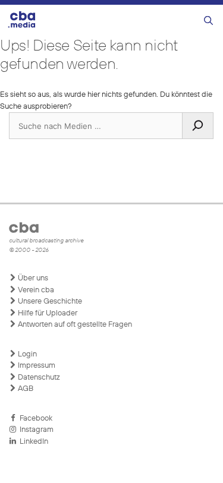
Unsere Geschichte (49, 301)
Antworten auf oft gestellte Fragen (74, 325)
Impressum (35, 366)
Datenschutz (38, 377)
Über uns (32, 278)
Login (26, 354)
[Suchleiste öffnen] (208, 21)
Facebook (34, 418)
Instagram (35, 430)
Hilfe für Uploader (46, 313)
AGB (24, 389)
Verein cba (35, 290)
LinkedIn (32, 442)
